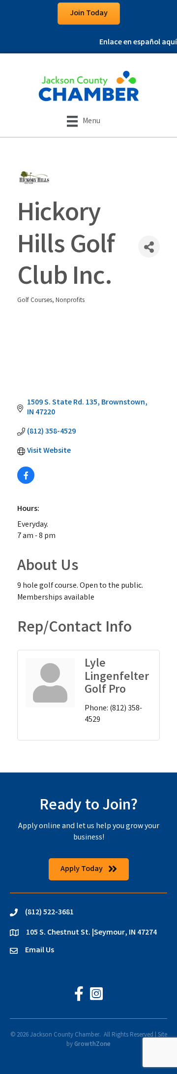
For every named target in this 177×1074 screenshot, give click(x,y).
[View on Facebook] (25, 482)
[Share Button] (149, 246)
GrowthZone (92, 1044)
